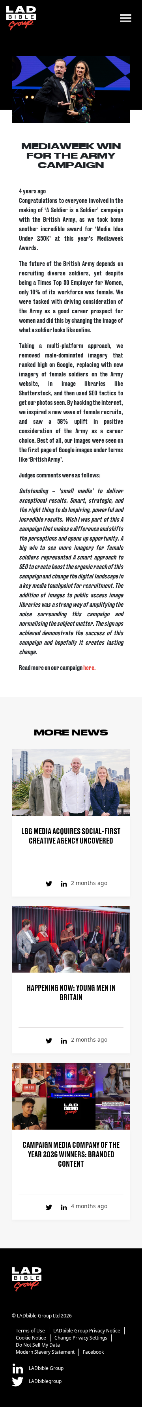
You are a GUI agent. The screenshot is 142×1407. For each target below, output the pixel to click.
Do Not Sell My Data (38, 1345)
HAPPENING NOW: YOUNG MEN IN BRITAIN (71, 991)
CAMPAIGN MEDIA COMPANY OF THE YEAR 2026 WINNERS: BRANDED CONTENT (71, 1153)
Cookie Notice (31, 1337)
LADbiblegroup (45, 1381)
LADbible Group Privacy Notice (86, 1330)
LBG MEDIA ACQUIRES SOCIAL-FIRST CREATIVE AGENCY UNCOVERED (71, 835)
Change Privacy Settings (80, 1337)
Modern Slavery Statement (45, 1352)
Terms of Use (30, 1330)
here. (90, 667)
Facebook (93, 1352)
